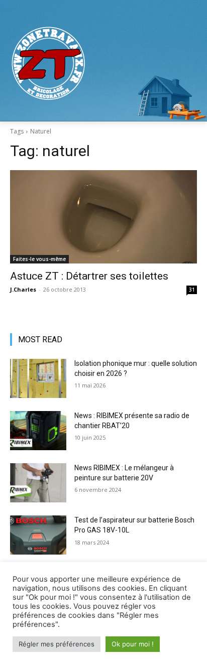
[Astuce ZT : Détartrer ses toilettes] (103, 216)
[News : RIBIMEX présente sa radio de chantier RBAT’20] (38, 430)
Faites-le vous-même (39, 258)
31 (192, 289)
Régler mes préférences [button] (56, 644)
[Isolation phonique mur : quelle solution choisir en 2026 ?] (38, 378)
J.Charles (23, 289)
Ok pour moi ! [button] (133, 644)
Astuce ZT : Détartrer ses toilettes (89, 276)
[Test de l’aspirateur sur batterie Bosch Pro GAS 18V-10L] (38, 535)
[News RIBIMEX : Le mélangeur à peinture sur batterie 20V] (38, 482)
